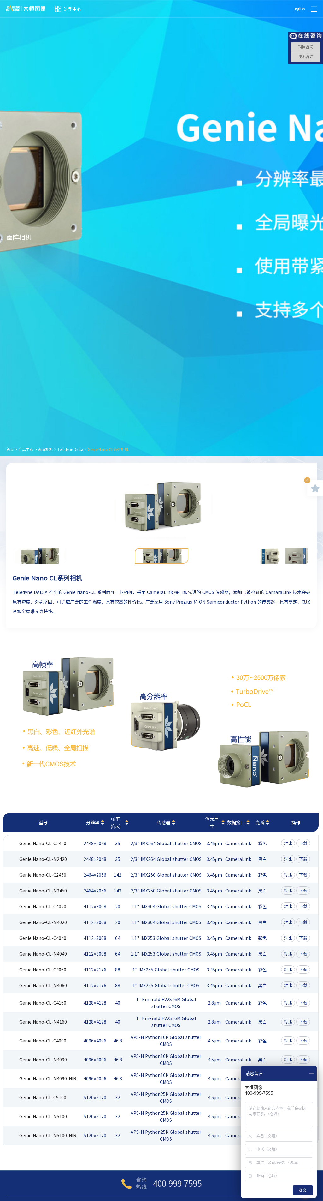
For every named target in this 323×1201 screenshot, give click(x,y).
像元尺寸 (212, 822)
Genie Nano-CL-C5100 (42, 1097)
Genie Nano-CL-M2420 (43, 859)
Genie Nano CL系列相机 (108, 449)
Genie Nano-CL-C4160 (42, 1003)
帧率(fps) (115, 822)
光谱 (259, 822)
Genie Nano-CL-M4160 (43, 1021)
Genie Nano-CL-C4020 (42, 906)
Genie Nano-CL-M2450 (43, 890)
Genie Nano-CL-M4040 (43, 954)
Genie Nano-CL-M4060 (43, 985)
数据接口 (236, 822)
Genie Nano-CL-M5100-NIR (47, 1135)
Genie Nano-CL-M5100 (43, 1116)
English (299, 9)
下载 (303, 843)
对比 (288, 843)
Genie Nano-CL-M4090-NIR (47, 1078)
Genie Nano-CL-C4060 (42, 969)
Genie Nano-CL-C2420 (42, 843)
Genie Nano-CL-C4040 (42, 938)
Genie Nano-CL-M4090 (43, 1059)
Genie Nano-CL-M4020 (43, 922)
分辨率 (92, 822)
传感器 (163, 822)
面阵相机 (45, 449)
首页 (10, 449)
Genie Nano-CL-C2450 (42, 875)
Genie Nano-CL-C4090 (42, 1040)
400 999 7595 (177, 1183)
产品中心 (25, 449)
